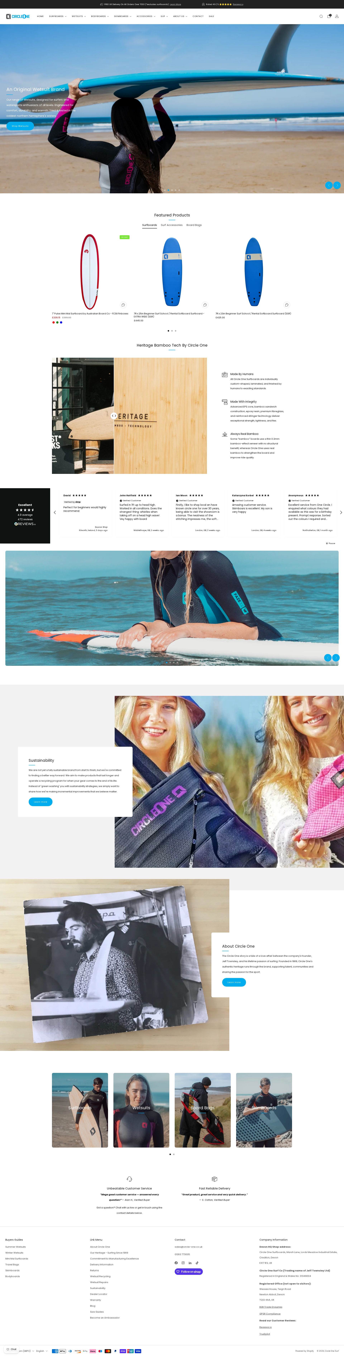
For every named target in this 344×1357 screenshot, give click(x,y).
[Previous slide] (329, 185)
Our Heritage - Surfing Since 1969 (109, 1254)
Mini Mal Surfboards (16, 1260)
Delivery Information (101, 1266)
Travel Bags (12, 1266)
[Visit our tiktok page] (197, 1264)
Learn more (40, 803)
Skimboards (121, 16)
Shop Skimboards (264, 1125)
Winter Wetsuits (14, 1254)
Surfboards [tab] (149, 225)
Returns (94, 1272)
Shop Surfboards (80, 1125)
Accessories (144, 16)
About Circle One (100, 1248)
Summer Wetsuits (15, 1248)
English (40, 1352)
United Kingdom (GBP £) (18, 1352)
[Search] (321, 16)
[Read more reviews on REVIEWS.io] (25, 525)
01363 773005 (182, 1255)
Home (40, 16)
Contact (198, 16)
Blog (92, 1307)
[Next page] (292, 272)
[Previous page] (52, 272)
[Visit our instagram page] (183, 1264)
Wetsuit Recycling (100, 1277)
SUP (163, 16)
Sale (211, 16)
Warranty (95, 1301)
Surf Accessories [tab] (172, 225)
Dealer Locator (98, 1295)
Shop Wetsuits (141, 1125)
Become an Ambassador (105, 1319)
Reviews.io (238, 4)
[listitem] (141, 4)
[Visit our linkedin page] (190, 1264)
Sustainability (97, 1289)
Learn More (175, 4)
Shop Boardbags (202, 1125)
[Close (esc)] (333, 1310)
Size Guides (97, 1313)
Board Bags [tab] (194, 225)
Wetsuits (77, 16)
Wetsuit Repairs (99, 1283)
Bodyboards (98, 16)
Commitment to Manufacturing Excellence (114, 1260)
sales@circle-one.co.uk (188, 1248)
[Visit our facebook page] (176, 1264)
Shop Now (17, 127)
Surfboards (56, 16)
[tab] (168, 331)
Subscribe (320, 1343)
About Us (178, 16)
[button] (165, 190)
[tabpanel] (172, 283)
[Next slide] (337, 185)
